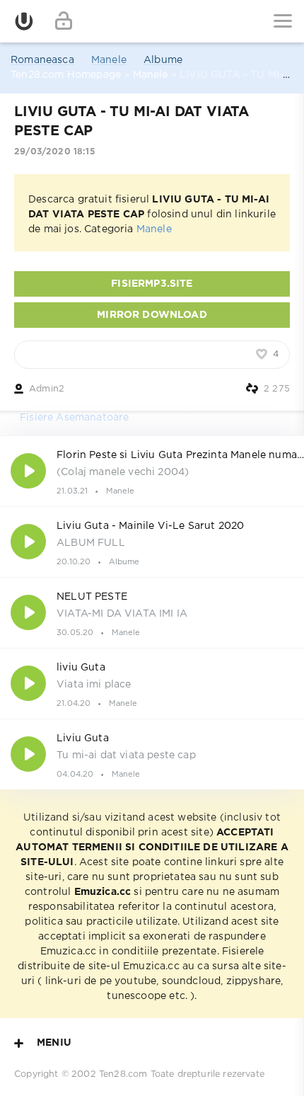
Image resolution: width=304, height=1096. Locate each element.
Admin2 (46, 389)
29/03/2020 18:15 (54, 152)
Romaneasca (42, 60)
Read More (152, 470)
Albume (163, 60)
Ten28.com (123, 1074)
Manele (109, 60)
